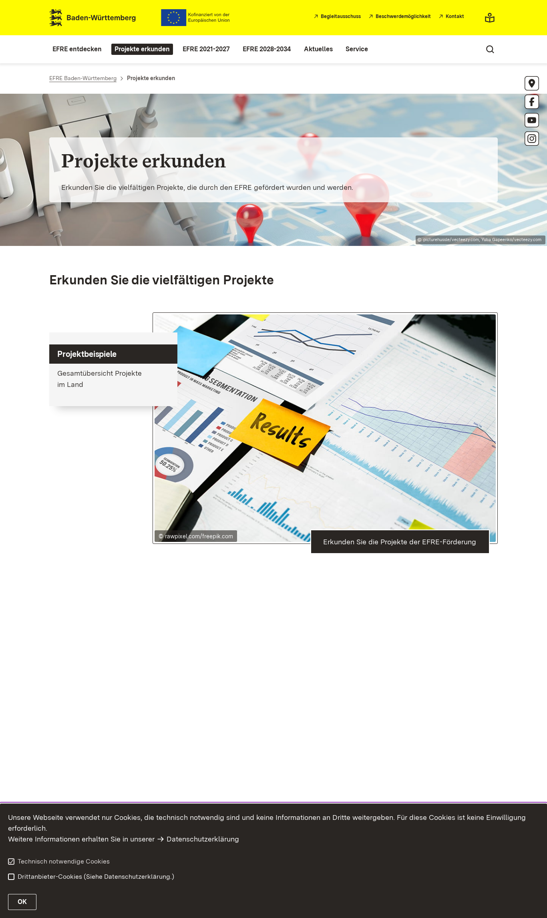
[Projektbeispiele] (326, 427)
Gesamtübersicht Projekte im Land (99, 379)
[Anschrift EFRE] (532, 83)
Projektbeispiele (87, 354)
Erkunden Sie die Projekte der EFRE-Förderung (399, 542)
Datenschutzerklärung (203, 839)
